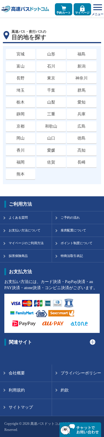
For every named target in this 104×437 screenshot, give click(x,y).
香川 (20, 150)
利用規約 (17, 390)
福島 (81, 54)
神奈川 (81, 78)
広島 (81, 126)
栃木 (20, 102)
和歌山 (51, 126)
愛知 (81, 102)
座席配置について (73, 230)
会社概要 (17, 373)
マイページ (82, 12)
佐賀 (51, 162)
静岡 (20, 114)
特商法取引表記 (72, 256)
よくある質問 (18, 217)
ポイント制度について (76, 243)
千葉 (51, 90)
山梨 (51, 102)
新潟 (81, 66)
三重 (51, 114)
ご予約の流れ (70, 217)
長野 (20, 78)
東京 (51, 78)
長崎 (81, 162)
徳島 (81, 138)
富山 (20, 66)
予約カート (63, 12)
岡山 (20, 138)
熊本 (20, 174)
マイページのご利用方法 (26, 243)
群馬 (81, 90)
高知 (81, 150)
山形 (51, 54)
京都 (20, 126)
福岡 (20, 162)
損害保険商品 (18, 256)
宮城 (20, 54)
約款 (65, 390)
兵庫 (81, 114)
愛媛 (51, 150)
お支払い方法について (24, 230)
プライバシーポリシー (81, 373)
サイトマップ (21, 407)
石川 (51, 66)
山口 (51, 138)
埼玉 (20, 90)
